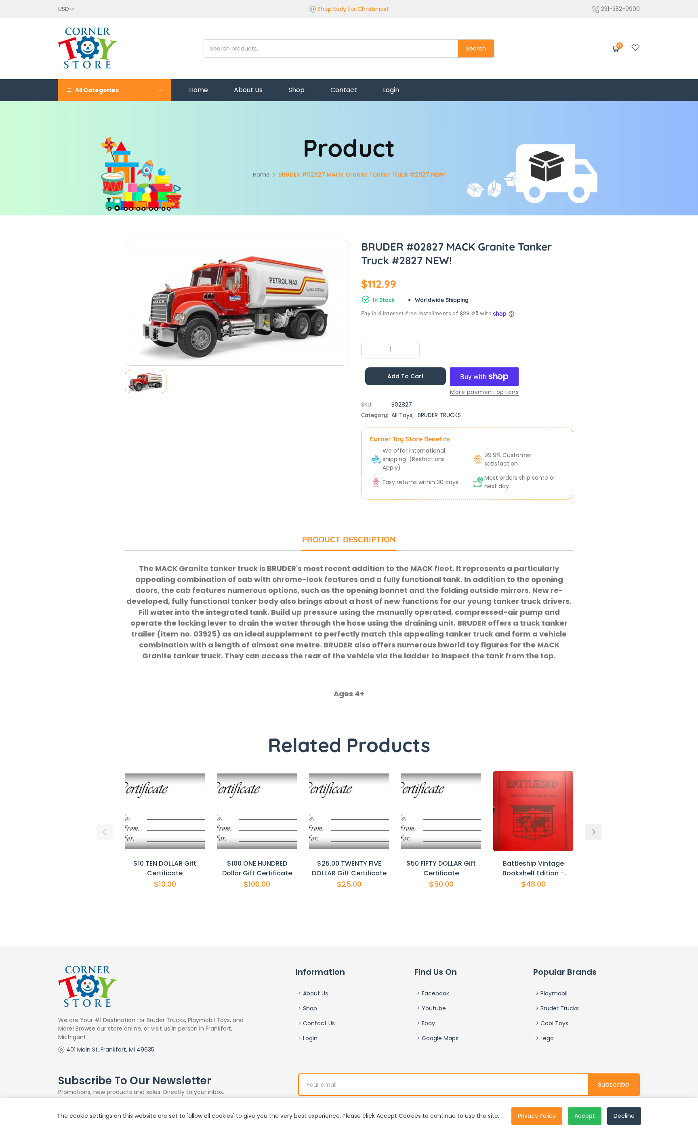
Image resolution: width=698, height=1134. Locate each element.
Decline (624, 1116)
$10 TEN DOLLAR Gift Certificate (164, 868)
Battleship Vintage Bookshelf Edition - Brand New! (533, 868)
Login (309, 1038)
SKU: (366, 404)
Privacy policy (537, 1116)
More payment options (484, 392)
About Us (314, 993)
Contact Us (318, 1023)
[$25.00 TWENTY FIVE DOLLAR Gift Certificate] (349, 811)
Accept (584, 1116)
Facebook (434, 993)
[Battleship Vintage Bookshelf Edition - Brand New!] (533, 811)
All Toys (401, 415)
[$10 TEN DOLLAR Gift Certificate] (165, 811)
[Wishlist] (635, 47)
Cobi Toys (553, 1023)
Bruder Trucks (559, 1008)
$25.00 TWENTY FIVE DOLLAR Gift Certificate (349, 868)
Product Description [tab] (349, 539)
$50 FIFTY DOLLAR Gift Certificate (441, 868)
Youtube (433, 1008)
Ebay (427, 1023)
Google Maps (439, 1038)
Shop (309, 1008)
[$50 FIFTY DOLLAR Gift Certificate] (441, 811)
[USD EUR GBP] (66, 9)
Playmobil (553, 993)
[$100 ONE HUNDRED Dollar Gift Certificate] (257, 811)
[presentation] (105, 832)
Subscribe (613, 1084)
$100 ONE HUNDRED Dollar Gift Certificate (257, 868)
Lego (546, 1038)
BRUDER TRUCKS (439, 415)
